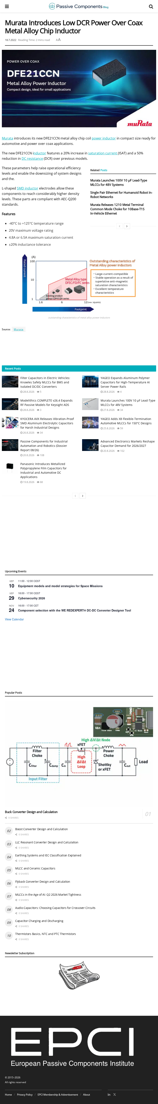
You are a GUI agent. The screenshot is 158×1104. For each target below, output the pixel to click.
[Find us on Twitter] (114, 1094)
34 (121, 410)
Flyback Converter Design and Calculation (42, 881)
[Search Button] (151, 6)
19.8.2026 (28, 482)
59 (121, 428)
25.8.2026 (109, 428)
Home (8, 1094)
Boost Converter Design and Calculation (41, 829)
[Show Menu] (7, 6)
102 (122, 451)
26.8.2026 (28, 432)
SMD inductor (27, 188)
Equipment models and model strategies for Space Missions (60, 586)
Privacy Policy (25, 1094)
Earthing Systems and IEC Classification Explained (48, 855)
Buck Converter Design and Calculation (31, 812)
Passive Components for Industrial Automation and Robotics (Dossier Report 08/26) (44, 445)
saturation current (103, 153)
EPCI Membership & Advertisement (58, 1094)
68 (41, 482)
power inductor (104, 138)
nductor (40, 153)
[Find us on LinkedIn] (109, 1094)
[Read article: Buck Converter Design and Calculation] (79, 754)
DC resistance (32, 158)
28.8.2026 (28, 391)
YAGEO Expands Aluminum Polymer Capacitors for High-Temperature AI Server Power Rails (125, 382)
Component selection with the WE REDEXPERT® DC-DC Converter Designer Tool (74, 610)
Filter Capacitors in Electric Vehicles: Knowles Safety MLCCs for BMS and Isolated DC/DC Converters (45, 382)
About (86, 1094)
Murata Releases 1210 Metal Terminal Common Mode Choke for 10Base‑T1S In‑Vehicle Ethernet (117, 209)
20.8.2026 (28, 455)
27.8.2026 (109, 410)
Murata (7, 138)
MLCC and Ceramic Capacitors (35, 868)
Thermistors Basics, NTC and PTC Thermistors (45, 934)
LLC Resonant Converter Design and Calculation (46, 842)
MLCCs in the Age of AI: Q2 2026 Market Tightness (48, 895)
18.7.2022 (10, 40)
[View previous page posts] (119, 226)
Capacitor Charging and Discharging (39, 921)
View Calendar (14, 619)
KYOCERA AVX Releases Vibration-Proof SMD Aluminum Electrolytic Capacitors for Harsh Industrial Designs (47, 423)
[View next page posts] (127, 226)
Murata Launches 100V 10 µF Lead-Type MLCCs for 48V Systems (118, 182)
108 (41, 455)
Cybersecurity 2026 (31, 598)
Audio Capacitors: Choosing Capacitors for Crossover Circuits (55, 908)
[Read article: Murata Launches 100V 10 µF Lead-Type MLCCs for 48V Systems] (90, 404)
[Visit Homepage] (78, 6)
